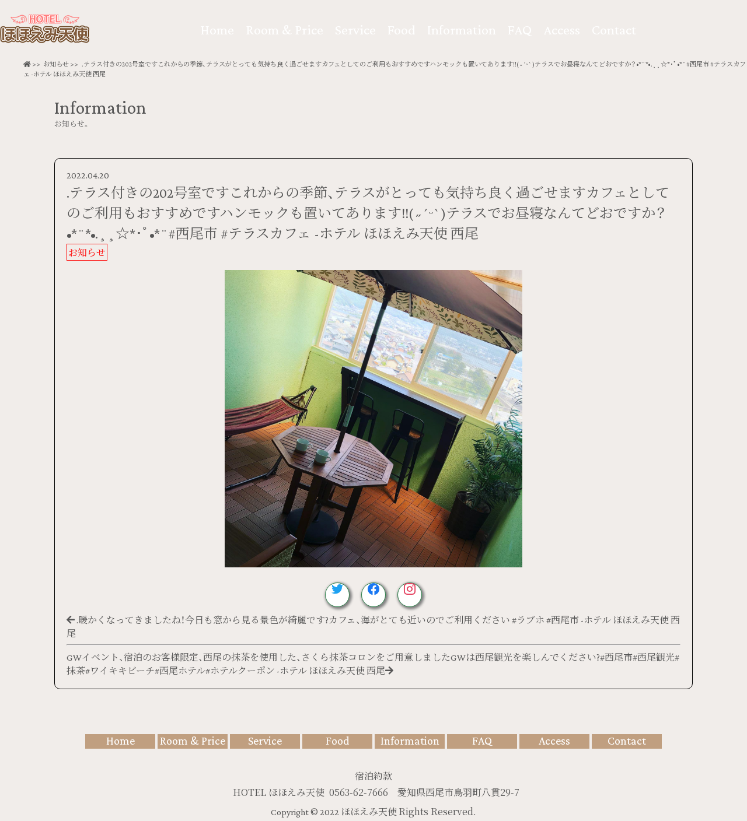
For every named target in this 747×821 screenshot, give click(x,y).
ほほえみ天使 (370, 812)
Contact (614, 29)
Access (561, 29)
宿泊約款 (373, 776)
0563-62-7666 (358, 792)
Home (217, 29)
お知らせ (56, 64)
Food (402, 29)
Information (461, 29)
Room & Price (284, 29)
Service (355, 29)
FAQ (520, 29)
